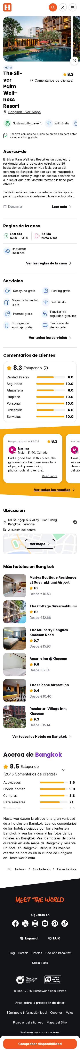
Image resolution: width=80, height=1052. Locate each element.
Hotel (8, 67)
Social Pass (40, 962)
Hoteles (37, 953)
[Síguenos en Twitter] (25, 923)
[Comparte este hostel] (74, 61)
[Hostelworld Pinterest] (54, 923)
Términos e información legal (27, 1012)
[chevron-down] (64, 770)
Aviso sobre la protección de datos (40, 1002)
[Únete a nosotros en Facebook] (15, 923)
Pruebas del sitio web (28, 1022)
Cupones (56, 1012)
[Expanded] (9, 869)
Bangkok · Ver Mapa (24, 112)
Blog (12, 953)
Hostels (23, 953)
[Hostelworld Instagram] (35, 923)
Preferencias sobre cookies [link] (40, 1032)
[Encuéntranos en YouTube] (45, 923)
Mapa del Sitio (57, 1022)
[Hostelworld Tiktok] (64, 923)
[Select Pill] (53, 7)
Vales (70, 1012)
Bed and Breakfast (59, 953)
